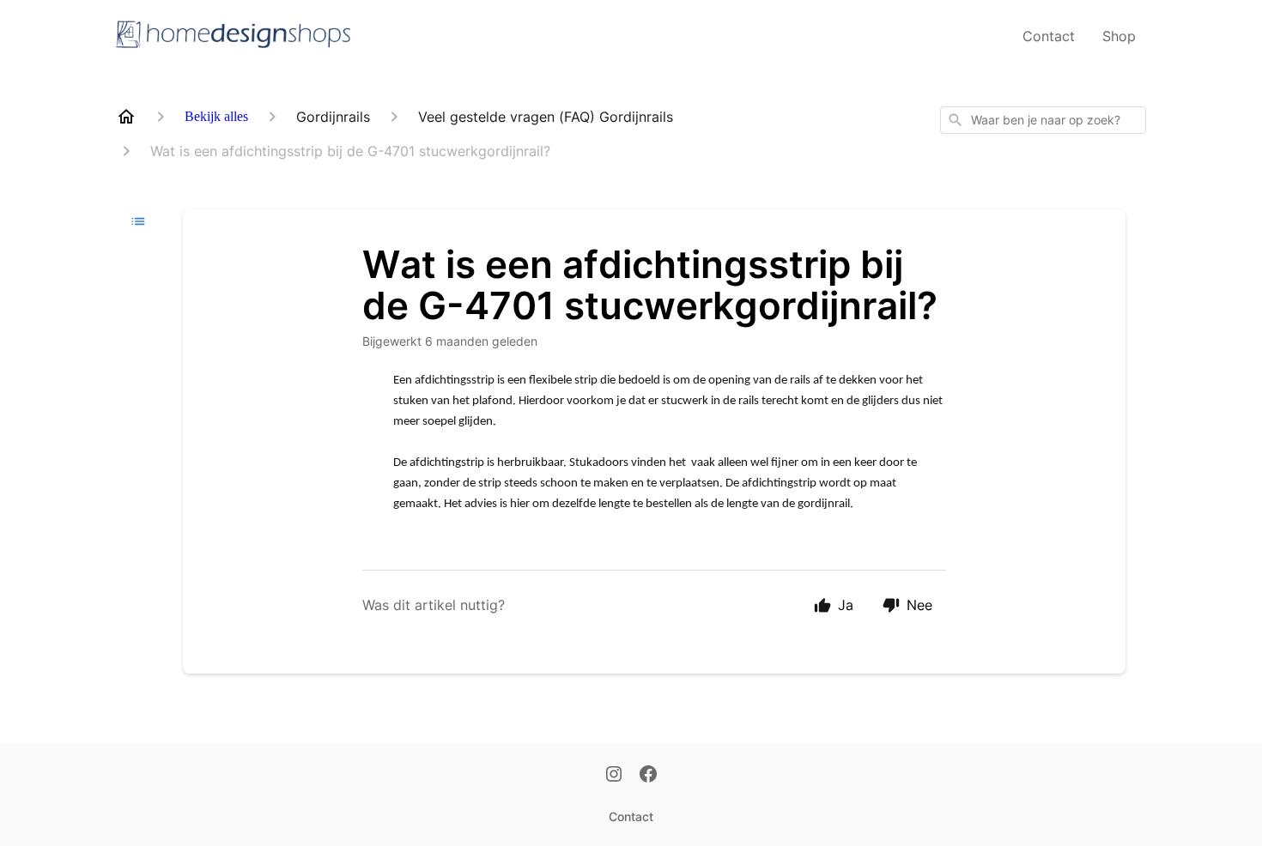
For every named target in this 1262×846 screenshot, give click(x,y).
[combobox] (1043, 120)
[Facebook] (648, 776)
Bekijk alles (216, 116)
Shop (1119, 36)
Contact (1048, 36)
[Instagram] (614, 776)
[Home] (126, 116)
